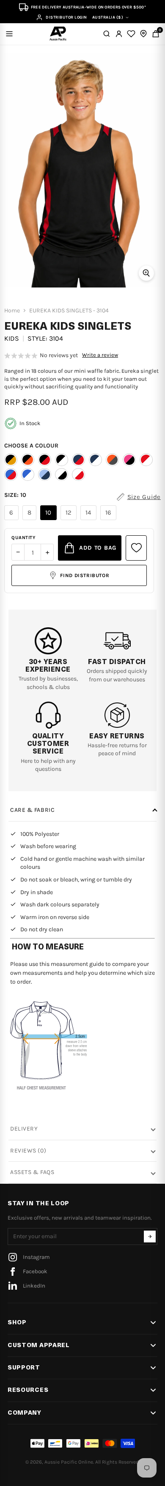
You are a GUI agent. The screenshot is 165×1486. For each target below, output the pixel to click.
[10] (49, 520)
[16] (109, 520)
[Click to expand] (146, 273)
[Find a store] (143, 34)
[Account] (119, 34)
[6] (12, 520)
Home (12, 310)
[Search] (107, 34)
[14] (89, 520)
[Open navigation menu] (9, 34)
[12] (69, 520)
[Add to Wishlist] (136, 548)
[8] (30, 520)
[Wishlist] (131, 34)
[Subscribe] (150, 1236)
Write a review (100, 355)
